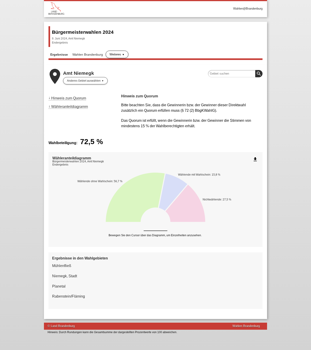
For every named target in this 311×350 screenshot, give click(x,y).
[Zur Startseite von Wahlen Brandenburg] (102, 8)
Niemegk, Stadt (64, 276)
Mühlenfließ (61, 266)
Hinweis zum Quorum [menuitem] (68, 98)
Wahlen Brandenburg (87, 54)
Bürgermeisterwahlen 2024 (83, 32)
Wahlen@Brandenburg (248, 8)
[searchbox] (235, 73)
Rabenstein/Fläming (68, 296)
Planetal (59, 286)
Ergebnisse (59, 54)
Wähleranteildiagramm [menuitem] (69, 107)
